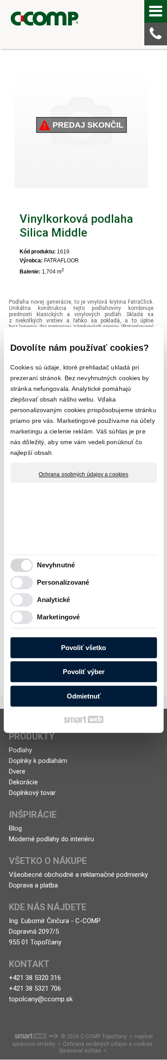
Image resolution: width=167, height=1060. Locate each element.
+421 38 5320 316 (35, 978)
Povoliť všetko (83, 647)
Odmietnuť (84, 696)
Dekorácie (23, 782)
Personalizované (63, 582)
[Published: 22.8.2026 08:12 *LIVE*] (53, 1036)
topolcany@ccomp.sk (41, 999)
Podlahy (20, 750)
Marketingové (58, 617)
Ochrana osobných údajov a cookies (83, 474)
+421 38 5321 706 (35, 988)
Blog (15, 828)
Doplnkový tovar (32, 793)
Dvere (17, 771)
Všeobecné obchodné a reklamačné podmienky (78, 875)
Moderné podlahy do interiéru (51, 839)
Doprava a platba (33, 885)
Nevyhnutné (56, 565)
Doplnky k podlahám (38, 761)
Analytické (53, 600)
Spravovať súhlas (80, 1051)
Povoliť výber (84, 672)
